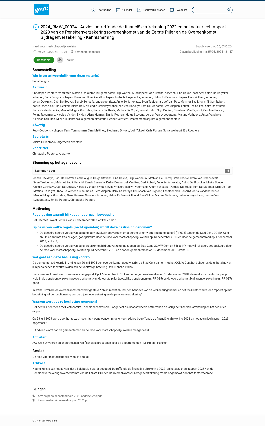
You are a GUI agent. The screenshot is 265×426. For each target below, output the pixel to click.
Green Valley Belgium (46, 420)
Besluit (69, 60)
